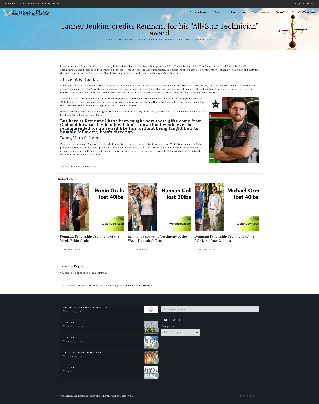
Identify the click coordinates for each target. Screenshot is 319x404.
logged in (79, 272)
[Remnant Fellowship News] (26, 12)
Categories (167, 326)
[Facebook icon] (295, 3)
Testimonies (125, 39)
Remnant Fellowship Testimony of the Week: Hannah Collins (157, 238)
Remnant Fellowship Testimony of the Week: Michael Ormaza (224, 238)
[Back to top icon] (303, 397)
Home (109, 39)
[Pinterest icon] (307, 3)
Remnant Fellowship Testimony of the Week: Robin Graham (89, 238)
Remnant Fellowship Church (180, 98)
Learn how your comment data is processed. (129, 285)
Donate (57, 3)
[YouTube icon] (303, 3)
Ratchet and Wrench (140, 66)
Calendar (10, 3)
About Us (46, 3)
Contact (21, 3)
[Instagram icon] (312, 3)
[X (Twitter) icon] (299, 3)
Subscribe (33, 3)
